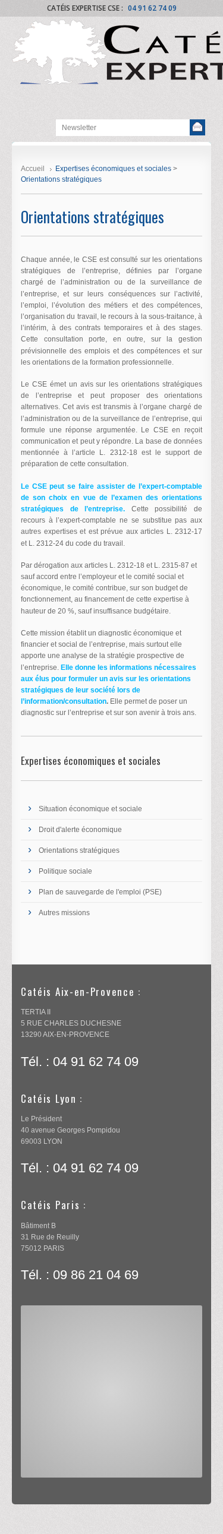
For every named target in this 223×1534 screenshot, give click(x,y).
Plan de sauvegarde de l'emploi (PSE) (100, 892)
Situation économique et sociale (90, 809)
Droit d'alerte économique (80, 829)
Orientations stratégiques (79, 850)
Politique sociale (65, 871)
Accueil (33, 169)
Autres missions (64, 913)
